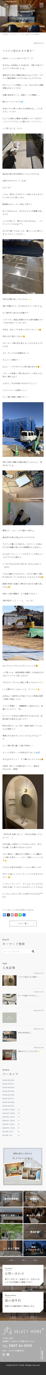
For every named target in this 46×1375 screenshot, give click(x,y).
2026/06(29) (8, 1088)
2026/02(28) (8, 1102)
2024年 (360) (8, 1113)
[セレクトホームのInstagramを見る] (3, 1354)
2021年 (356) (8, 1124)
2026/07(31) (8, 1084)
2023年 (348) (8, 1117)
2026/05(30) (8, 1091)
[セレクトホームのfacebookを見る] (8, 1354)
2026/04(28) (8, 1095)
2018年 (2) (7, 1135)
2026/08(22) (8, 1080)
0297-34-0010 (20, 1346)
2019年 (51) (7, 1132)
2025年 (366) (8, 1110)
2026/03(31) (8, 1099)
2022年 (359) (8, 1121)
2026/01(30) (8, 1106)
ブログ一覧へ (23, 923)
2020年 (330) (8, 1128)
